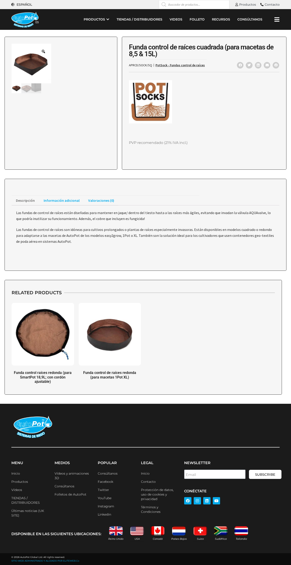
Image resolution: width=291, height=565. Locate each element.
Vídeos (16, 490)
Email (191, 475)
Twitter (103, 490)
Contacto (148, 482)
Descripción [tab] (25, 200)
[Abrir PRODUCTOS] (107, 19)
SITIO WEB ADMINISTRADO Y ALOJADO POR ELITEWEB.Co (45, 560)
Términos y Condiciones (151, 509)
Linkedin (104, 514)
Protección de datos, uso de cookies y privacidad (157, 494)
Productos (19, 482)
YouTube (104, 498)
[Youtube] (216, 500)
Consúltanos (64, 486)
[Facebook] (187, 500)
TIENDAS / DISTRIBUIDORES (25, 500)
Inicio (15, 473)
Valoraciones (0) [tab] (101, 200)
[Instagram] (197, 500)
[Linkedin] (207, 500)
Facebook (105, 482)
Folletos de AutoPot (70, 494)
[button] (240, 65)
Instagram (106, 506)
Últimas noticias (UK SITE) (27, 513)
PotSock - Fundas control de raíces (180, 65)
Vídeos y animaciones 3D (72, 475)
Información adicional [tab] (62, 200)
